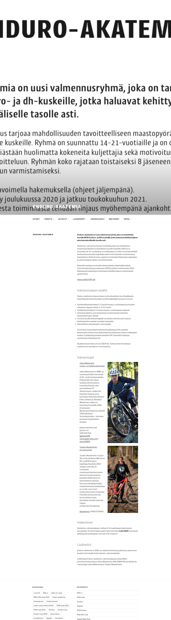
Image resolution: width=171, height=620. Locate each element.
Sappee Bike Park (83, 619)
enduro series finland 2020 (44, 605)
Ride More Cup (82, 615)
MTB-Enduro (82, 610)
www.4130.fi (85, 441)
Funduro (52, 610)
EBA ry (45, 593)
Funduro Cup (62, 610)
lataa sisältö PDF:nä (86, 279)
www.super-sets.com (89, 439)
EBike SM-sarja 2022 (41, 597)
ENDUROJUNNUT (97, 219)
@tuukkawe (85, 511)
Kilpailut (80, 606)
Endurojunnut (39, 601)
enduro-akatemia (58, 597)
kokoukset (59, 618)
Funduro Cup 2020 (40, 614)
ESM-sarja (81, 597)
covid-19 (37, 593)
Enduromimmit (52, 601)
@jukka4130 (85, 436)
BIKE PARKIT (114, 219)
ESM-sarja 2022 (63, 605)
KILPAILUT (62, 219)
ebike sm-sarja (56, 593)
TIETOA (127, 219)
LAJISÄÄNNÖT (79, 219)
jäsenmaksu (55, 614)
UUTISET (36, 219)
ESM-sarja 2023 (40, 610)
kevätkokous (38, 618)
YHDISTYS (48, 219)
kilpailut (49, 618)
